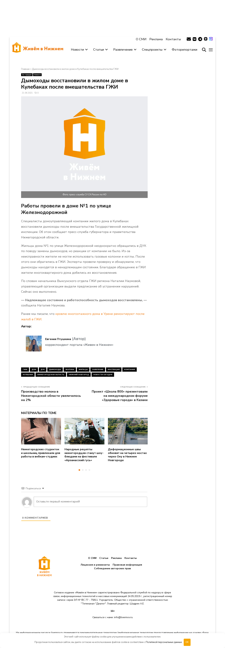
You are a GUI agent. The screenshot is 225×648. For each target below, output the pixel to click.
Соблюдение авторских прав (112, 568)
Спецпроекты (152, 49)
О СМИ (141, 39)
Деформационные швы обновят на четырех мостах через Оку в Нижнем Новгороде (127, 454)
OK (187, 642)
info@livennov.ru (123, 617)
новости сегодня (102, 374)
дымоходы (55, 369)
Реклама (156, 39)
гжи (25, 369)
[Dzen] (205, 39)
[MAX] (211, 39)
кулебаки (28, 374)
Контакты (173, 39)
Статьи (98, 49)
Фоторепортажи (184, 49)
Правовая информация (127, 564)
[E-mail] (189, 39)
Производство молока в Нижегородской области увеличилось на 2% (51, 395)
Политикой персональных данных (164, 642)
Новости (77, 49)
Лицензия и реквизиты (95, 564)
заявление (97, 369)
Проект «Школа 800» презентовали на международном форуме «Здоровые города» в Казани (120, 395)
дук (43, 369)
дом (34, 369)
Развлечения (123, 49)
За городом (27, 74)
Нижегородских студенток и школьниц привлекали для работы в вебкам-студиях (40, 453)
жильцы (83, 369)
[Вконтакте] (194, 39)
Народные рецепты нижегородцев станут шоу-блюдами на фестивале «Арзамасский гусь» (84, 454)
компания (129, 369)
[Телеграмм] (200, 39)
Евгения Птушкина (58, 339)
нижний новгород (79, 374)
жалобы (69, 369)
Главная (25, 69)
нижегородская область (50, 374)
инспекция (114, 369)
